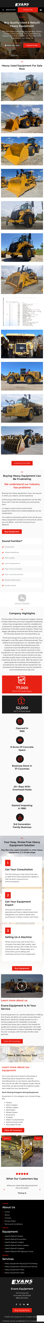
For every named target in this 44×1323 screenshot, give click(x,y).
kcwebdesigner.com (23, 1321)
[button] (40, 10)
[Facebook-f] (16, 1304)
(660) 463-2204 (22, 1298)
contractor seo (7, 1321)
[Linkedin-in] (24, 1304)
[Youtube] (27, 1304)
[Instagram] (20, 1304)
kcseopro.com (36, 1321)
